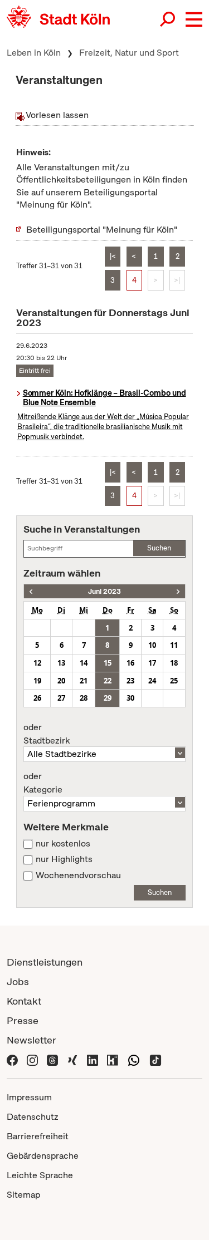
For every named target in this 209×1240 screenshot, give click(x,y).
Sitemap (23, 1194)
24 (152, 681)
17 (152, 663)
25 (174, 681)
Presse (22, 1020)
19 (37, 681)
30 (130, 698)
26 (37, 698)
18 (174, 663)
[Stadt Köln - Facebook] (12, 1059)
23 (130, 681)
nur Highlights (64, 859)
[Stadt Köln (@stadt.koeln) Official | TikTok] (155, 1059)
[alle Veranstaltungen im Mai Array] (31, 591)
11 (174, 645)
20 (61, 681)
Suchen (159, 548)
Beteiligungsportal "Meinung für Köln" (101, 229)
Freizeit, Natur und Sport (129, 52)
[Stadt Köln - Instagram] (32, 1059)
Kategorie (42, 783)
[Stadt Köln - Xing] (72, 1059)
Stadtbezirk (46, 734)
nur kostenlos (63, 843)
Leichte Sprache (40, 1175)
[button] (194, 19)
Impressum (29, 1097)
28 (84, 698)
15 (107, 663)
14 (84, 663)
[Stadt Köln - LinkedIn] (92, 1059)
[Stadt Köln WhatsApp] (133, 1059)
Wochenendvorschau (78, 875)
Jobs (18, 981)
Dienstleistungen (44, 962)
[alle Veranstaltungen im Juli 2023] (178, 591)
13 (61, 663)
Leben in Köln (34, 52)
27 (61, 698)
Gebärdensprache (43, 1156)
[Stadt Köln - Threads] (52, 1059)
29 (107, 698)
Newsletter (31, 1040)
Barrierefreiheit (38, 1136)
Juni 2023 (104, 591)
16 (130, 663)
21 (84, 681)
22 (107, 681)
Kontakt (24, 1001)
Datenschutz (33, 1117)
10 (152, 645)
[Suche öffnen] (168, 19)
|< (113, 256)
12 (37, 663)
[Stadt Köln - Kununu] (112, 1059)
